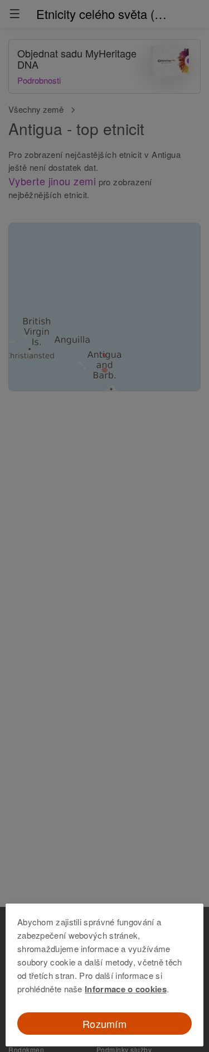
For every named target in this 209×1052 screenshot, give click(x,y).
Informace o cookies (126, 989)
